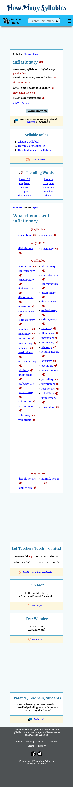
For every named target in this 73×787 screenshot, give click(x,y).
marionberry (25, 352)
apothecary (25, 266)
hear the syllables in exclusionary (43, 314)
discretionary (26, 297)
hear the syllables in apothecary (34, 266)
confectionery (49, 275)
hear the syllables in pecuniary (55, 365)
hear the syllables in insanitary (33, 338)
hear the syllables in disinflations (20, 252)
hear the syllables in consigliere (34, 235)
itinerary (46, 347)
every (24, 187)
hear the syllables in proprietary (57, 384)
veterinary (24, 415)
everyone (48, 187)
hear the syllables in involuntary (35, 343)
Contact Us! (39, 719)
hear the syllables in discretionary (20, 301)
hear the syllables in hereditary (33, 329)
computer (48, 183)
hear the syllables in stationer (55, 235)
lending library (50, 351)
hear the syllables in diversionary (43, 306)
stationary (47, 248)
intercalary (47, 342)
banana (48, 179)
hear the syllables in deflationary (20, 293)
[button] (57, 21)
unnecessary (48, 397)
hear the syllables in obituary (54, 361)
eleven (48, 195)
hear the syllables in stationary (56, 248)
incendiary (47, 337)
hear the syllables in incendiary (56, 337)
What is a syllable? (28, 141)
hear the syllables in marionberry (20, 356)
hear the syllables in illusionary (57, 333)
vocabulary (47, 407)
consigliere (25, 235)
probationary (26, 383)
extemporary (49, 319)
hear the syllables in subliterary (34, 401)
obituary (46, 360)
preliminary (25, 374)
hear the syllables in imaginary (33, 333)
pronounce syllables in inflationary (43, 98)
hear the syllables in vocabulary (57, 407)
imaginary (24, 333)
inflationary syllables (41, 62)
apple (24, 191)
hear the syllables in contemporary (43, 288)
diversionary (48, 301)
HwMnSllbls (36, 7)
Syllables (17, 208)
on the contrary (27, 361)
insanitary (24, 338)
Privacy (42, 746)
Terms (31, 746)
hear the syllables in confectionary (20, 275)
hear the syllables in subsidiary (56, 393)
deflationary (25, 288)
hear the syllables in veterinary (33, 415)
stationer (46, 235)
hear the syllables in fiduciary (54, 328)
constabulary (26, 279)
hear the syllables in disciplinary (43, 297)
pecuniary (47, 365)
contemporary (49, 283)
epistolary (24, 306)
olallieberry (25, 487)
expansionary (26, 311)
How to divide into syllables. (35, 150)
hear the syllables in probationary (20, 388)
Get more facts (36, 606)
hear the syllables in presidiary (56, 379)
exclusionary (49, 310)
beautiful (24, 179)
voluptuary (24, 419)
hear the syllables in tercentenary (20, 410)
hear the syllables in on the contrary (20, 365)
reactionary (48, 388)
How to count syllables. (32, 145)
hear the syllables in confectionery (43, 279)
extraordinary (26, 319)
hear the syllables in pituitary (31, 370)
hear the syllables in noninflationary (45, 483)
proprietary (48, 384)
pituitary (23, 370)
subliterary (24, 401)
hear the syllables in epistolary (33, 306)
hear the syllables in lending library (43, 356)
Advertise (40, 741)
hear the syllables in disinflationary (20, 483)
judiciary (23, 348)
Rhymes (27, 54)
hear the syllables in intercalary (57, 342)
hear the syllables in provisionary (20, 397)
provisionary (25, 392)
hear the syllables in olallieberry (35, 487)
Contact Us (31, 122)
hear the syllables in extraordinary (20, 324)
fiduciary (46, 328)
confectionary (26, 271)
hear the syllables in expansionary (20, 315)
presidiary (47, 379)
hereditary (24, 329)
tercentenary (25, 406)
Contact (53, 741)
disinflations (25, 248)
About (19, 741)
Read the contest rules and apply (36, 572)
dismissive (24, 195)
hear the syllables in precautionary (43, 374)
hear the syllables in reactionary (57, 388)
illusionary (47, 333)
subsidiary (47, 393)
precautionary (49, 370)
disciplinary (48, 292)
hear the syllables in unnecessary (43, 402)
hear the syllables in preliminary (20, 379)
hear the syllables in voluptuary (34, 420)
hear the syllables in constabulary (20, 284)
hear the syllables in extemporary (43, 323)
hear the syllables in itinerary (54, 347)
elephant (24, 183)
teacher (48, 191)
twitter (39, 753)
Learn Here (37, 639)
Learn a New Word (37, 110)
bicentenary (48, 266)
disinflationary (27, 478)
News (29, 741)
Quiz (35, 54)
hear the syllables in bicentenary (43, 270)
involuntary (25, 343)
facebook (33, 753)
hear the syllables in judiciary (31, 348)
